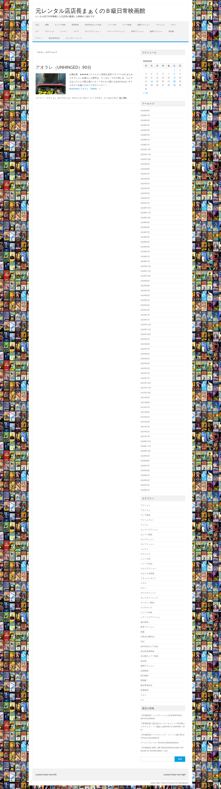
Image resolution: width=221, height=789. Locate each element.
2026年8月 (145, 110)
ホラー (173, 25)
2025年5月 (145, 183)
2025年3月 (145, 193)
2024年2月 (145, 256)
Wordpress (183, 783)
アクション (160, 25)
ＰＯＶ (38, 38)
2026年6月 (145, 120)
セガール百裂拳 (147, 573)
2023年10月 (146, 276)
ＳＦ (37, 31)
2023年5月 (145, 300)
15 (174, 78)
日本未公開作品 (147, 637)
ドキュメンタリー (148, 578)
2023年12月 (146, 266)
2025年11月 (146, 154)
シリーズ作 (111, 25)
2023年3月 (145, 310)
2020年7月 (145, 466)
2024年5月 (145, 242)
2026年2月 (145, 140)
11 (152, 78)
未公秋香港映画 (147, 651)
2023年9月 (145, 281)
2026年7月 (145, 115)
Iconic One (155, 783)
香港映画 (75, 25)
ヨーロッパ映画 (147, 602)
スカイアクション (148, 568)
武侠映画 (144, 671)
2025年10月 (146, 159)
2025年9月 (145, 164)
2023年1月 (145, 320)
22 (174, 81)
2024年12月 (146, 208)
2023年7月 (145, 290)
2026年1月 (145, 145)
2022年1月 (145, 378)
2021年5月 (145, 417)
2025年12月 (146, 149)
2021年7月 (145, 407)
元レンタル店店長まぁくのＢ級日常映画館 (90, 11)
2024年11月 (146, 213)
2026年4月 (145, 130)
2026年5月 (145, 125)
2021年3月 (145, 427)
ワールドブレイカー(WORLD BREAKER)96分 (160, 743)
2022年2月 (145, 373)
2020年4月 (145, 480)
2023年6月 (145, 295)
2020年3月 (145, 485)
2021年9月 (145, 397)
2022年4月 (145, 363)
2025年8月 (145, 169)
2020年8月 (145, 461)
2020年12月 (146, 441)
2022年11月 (146, 329)
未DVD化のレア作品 (93, 25)
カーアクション (147, 539)
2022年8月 (145, 344)
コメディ (63, 31)
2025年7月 (145, 174)
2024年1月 (145, 261)
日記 (37, 25)
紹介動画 (144, 675)
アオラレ (99, 98)
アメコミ (144, 525)
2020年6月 (145, 470)
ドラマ (76, 31)
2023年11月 (146, 271)
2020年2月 (145, 490)
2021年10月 (146, 393)
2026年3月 (145, 135)
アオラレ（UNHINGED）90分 (63, 67)
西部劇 (171, 31)
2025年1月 (145, 203)
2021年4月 (145, 422)
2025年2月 (145, 198)
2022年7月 (145, 349)
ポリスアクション (92, 31)
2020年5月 (145, 475)
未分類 (143, 661)
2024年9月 (145, 222)
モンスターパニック (74, 38)
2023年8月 (145, 286)
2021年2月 (145, 431)
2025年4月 (145, 188)
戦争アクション (137, 31)
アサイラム (145, 510)
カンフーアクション (149, 530)
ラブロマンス (146, 607)
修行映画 (144, 622)
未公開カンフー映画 (149, 656)
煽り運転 (123, 98)
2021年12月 (146, 383)
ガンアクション (64, 98)
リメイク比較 (146, 612)
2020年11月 (146, 446)
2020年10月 (146, 451)
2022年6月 (145, 354)
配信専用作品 (54, 38)
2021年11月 (146, 388)
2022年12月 (146, 324)
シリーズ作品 (146, 564)
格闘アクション (143, 25)
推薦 (47, 25)
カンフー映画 (60, 25)
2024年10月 (146, 218)
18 (152, 81)
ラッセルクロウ (111, 98)
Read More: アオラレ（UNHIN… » (84, 89)
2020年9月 (145, 456)
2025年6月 (145, 179)
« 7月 (145, 93)
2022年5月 (145, 358)
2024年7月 (145, 232)
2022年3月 (145, 368)
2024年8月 (145, 227)
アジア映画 (126, 25)
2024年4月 (145, 247)
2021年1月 (145, 436)
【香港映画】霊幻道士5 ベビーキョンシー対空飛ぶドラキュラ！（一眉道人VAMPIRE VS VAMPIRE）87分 (163, 726)
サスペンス (49, 31)
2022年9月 (145, 339)
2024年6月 (145, 237)
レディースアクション (116, 31)
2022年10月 (146, 334)
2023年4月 (145, 305)
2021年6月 (145, 412)
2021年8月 (145, 402)
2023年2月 (145, 315)
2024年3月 (145, 251)
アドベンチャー (147, 520)
